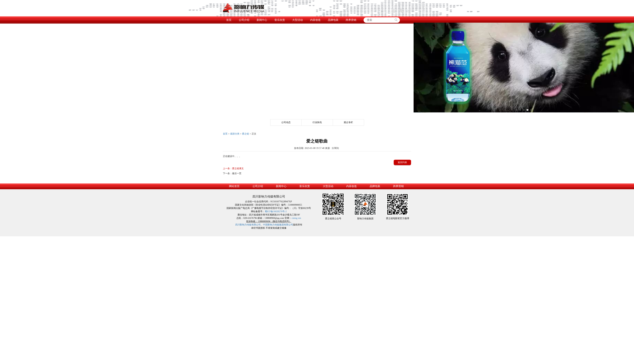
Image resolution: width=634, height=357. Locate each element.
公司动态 (286, 122)
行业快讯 (317, 122)
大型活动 (297, 20)
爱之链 (245, 134)
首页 (228, 20)
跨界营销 (351, 20)
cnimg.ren (296, 218)
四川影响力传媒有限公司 (248, 224)
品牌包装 (333, 20)
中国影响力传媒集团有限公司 (278, 224)
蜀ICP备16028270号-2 (276, 211)
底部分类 (234, 134)
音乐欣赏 (279, 20)
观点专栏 (348, 122)
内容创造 (315, 20)
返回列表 (402, 162)
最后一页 (232, 173)
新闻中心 (262, 20)
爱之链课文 (233, 168)
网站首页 (234, 186)
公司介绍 (244, 20)
